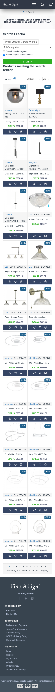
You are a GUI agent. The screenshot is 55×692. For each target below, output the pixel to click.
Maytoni (8, 110)
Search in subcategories (17, 51)
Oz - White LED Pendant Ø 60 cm (15, 500)
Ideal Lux (9, 358)
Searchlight (34, 110)
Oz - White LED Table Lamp (15, 546)
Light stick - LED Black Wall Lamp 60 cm (39, 174)
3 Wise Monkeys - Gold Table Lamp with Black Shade (39, 121)
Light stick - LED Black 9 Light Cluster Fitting (15, 174)
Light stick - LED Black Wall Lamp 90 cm (15, 226)
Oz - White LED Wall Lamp (39, 546)
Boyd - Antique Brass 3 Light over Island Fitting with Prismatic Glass (15, 271)
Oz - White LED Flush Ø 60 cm (15, 409)
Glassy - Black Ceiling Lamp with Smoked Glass (15, 121)
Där (30, 214)
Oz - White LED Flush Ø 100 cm (15, 363)
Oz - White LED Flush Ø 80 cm (39, 409)
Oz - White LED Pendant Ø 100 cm (15, 454)
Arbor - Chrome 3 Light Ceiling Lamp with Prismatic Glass (39, 219)
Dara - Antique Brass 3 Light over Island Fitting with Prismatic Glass (15, 317)
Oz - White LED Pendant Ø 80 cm (39, 500)
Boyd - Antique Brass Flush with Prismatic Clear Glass (39, 271)
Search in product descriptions (19, 54)
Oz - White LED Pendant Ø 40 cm (39, 454)
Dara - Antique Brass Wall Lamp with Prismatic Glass (39, 317)
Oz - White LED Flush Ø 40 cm (39, 363)
